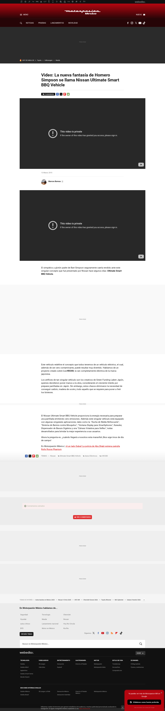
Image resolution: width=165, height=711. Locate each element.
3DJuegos (42, 664)
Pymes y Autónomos (137, 667)
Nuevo (139, 15)
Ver (83, 517)
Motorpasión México (82, 11)
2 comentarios (49, 94)
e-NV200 (104, 456)
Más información (84, 708)
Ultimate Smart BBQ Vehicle (70, 456)
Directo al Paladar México (81, 692)
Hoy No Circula (69, 624)
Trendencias (116, 664)
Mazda (58, 60)
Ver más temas (26, 634)
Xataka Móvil (24, 667)
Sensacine (60, 664)
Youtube (140, 23)
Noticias (30, 23)
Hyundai (23, 619)
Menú (25, 15)
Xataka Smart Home (26, 674)
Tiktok (144, 23)
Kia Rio (66, 628)
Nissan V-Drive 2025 (64, 600)
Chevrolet (67, 615)
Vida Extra (42, 667)
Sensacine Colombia (63, 695)
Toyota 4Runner (106, 600)
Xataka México (25, 691)
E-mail (68, 94)
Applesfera (23, 670)
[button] (56, 181)
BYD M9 (77, 600)
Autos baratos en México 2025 (45, 600)
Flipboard (64, 94)
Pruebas (42, 23)
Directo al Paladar (81, 664)
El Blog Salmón (135, 664)
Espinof (59, 667)
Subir (139, 653)
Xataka (22, 664)
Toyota (39, 60)
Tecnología (46, 615)
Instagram (132, 23)
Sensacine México (63, 691)
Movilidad (73, 23)
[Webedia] (27, 652)
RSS (112, 633)
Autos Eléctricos (91, 456)
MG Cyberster (119, 600)
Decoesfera (116, 667)
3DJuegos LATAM (44, 691)
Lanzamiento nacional (50, 624)
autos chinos (25, 624)
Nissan (53, 456)
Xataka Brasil (24, 695)
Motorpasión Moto (100, 667)
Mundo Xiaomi (24, 677)
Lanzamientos (57, 23)
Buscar (141, 644)
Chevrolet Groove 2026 (90, 600)
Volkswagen (48, 60)
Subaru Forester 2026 (134, 600)
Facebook (127, 23)
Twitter (136, 23)
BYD (21, 628)
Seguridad (24, 615)
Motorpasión (98, 664)
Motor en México (48, 628)
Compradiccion (117, 670)
